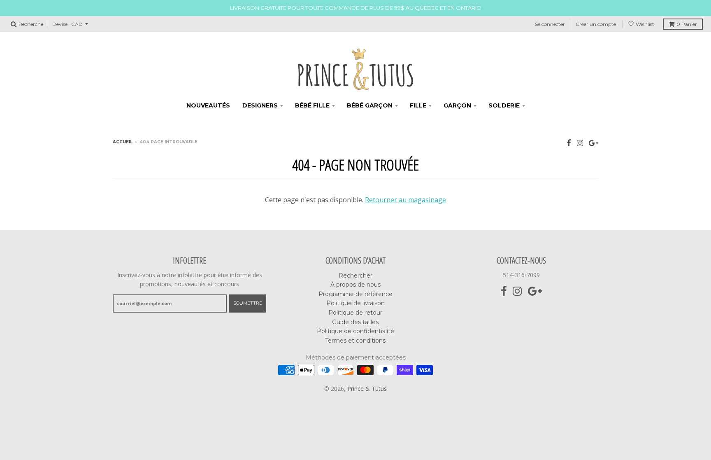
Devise (59, 24)
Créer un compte (596, 24)
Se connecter (550, 24)
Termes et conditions (355, 340)
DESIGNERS (260, 105)
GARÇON (457, 105)
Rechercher (355, 275)
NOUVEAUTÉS (208, 105)
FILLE (418, 105)
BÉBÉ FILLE (312, 105)
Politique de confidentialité (355, 331)
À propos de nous (355, 284)
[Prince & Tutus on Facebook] (569, 143)
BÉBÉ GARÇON (370, 105)
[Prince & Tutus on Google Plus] (593, 143)
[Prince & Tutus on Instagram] (580, 143)
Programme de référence (355, 294)
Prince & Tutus (367, 388)
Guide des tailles (355, 322)
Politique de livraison (355, 303)
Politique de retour (355, 312)
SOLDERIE (504, 105)
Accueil (122, 142)
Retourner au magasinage (405, 199)
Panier (686, 24)
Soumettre (247, 303)
